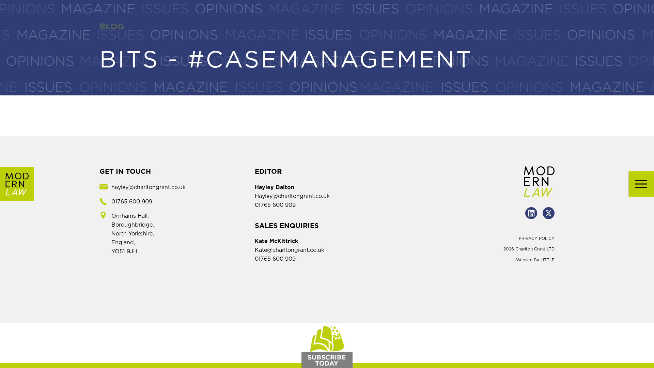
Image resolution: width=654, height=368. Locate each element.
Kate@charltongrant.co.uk (289, 250)
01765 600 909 (275, 205)
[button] (641, 184)
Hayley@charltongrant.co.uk (292, 196)
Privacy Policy (537, 238)
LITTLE (548, 260)
